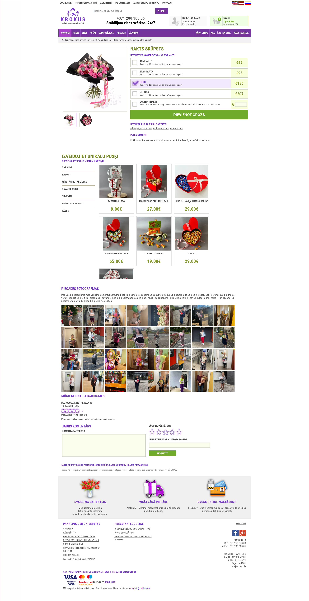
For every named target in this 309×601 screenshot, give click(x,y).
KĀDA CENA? (202, 32)
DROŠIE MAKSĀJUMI (73, 544)
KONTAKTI (241, 523)
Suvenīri (67, 196)
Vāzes (65, 210)
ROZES (76, 32)
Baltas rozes (176, 128)
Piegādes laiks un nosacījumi (79, 536)
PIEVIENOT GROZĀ (189, 115)
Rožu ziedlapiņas (72, 203)
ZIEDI (84, 32)
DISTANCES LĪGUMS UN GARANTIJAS (81, 540)
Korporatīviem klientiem (146, 3)
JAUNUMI (65, 32)
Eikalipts (134, 128)
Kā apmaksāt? (122, 3)
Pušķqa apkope (71, 555)
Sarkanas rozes (161, 128)
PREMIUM (121, 32)
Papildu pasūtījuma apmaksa (79, 558)
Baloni (66, 174)
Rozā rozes (146, 128)
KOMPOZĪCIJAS (106, 32)
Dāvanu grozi (70, 189)
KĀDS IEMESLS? (241, 32)
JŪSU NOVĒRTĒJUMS (160, 425)
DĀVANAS (133, 32)
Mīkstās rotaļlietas (74, 181)
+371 (131, 18)
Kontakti (167, 3)
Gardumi (67, 167)
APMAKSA (68, 528)
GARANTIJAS (106, 3)
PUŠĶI (93, 32)
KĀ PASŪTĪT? (69, 532)
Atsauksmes (66, 3)
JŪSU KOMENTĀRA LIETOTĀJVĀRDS (168, 439)
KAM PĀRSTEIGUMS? (221, 32)
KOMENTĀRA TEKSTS (73, 431)
